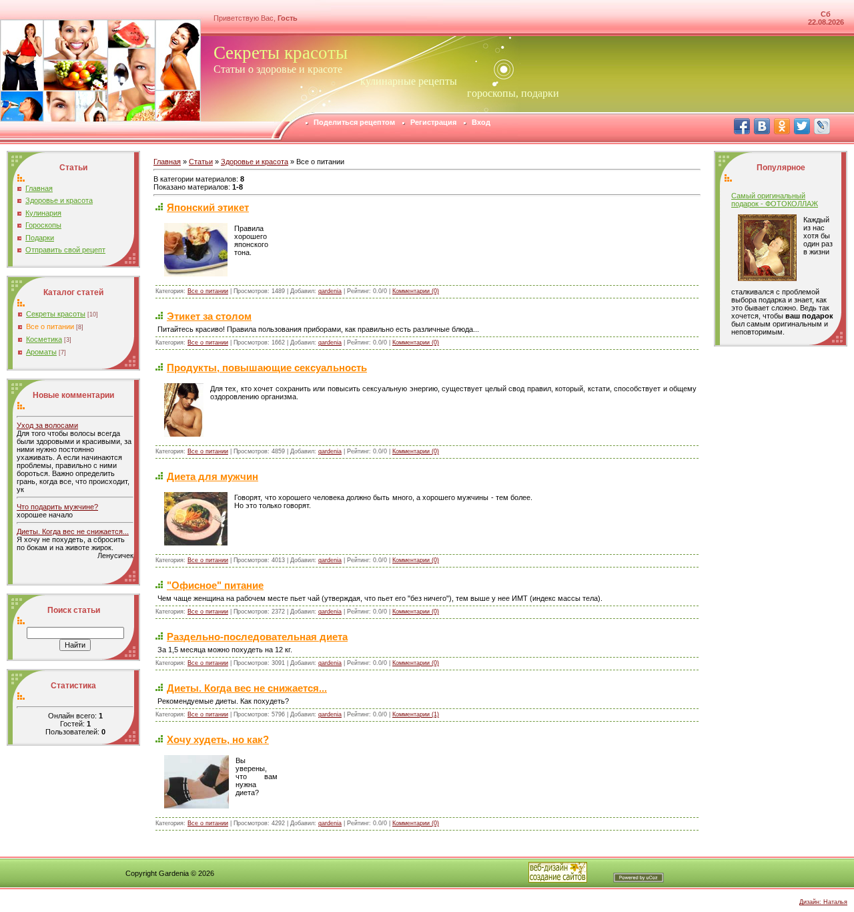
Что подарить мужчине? (57, 507)
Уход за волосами (47, 425)
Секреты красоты (55, 314)
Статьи (201, 162)
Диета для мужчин (212, 476)
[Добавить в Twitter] (802, 126)
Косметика (44, 339)
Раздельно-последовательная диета (257, 636)
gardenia (330, 291)
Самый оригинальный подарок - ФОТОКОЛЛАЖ (774, 200)
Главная (167, 162)
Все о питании (50, 326)
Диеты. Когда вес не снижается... (73, 531)
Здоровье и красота (254, 162)
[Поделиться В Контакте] (762, 126)
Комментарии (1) (415, 714)
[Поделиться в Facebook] (742, 126)
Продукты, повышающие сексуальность (267, 367)
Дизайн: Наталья (823, 902)
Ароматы (41, 352)
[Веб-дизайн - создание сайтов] (557, 880)
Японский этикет (208, 207)
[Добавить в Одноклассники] (782, 126)
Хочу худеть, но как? (218, 739)
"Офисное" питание (215, 585)
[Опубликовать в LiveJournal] (822, 126)
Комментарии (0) (415, 291)
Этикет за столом (209, 316)
